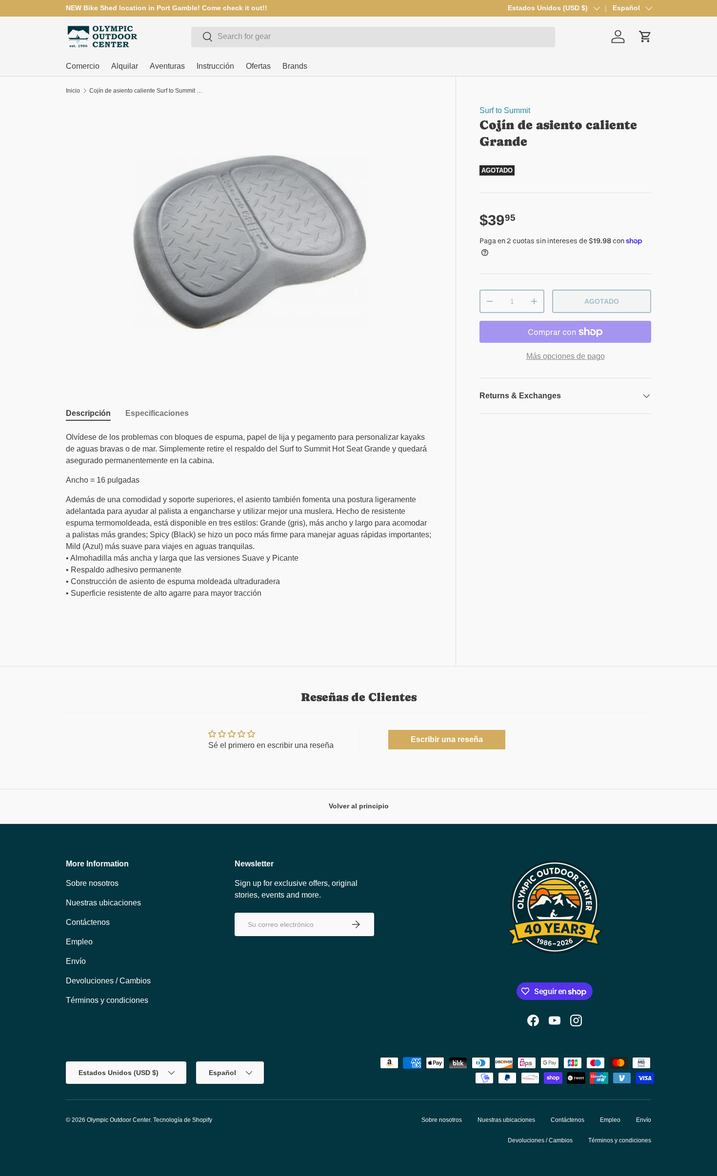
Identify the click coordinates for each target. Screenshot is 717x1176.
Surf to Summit (504, 110)
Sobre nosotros (92, 883)
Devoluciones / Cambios (108, 981)
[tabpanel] (249, 527)
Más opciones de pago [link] (565, 356)
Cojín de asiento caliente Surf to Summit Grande (147, 90)
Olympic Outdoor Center (118, 1120)
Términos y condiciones (107, 1000)
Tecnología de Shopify (182, 1120)
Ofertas (258, 66)
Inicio (73, 90)
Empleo (79, 942)
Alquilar (124, 66)
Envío (76, 961)
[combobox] (373, 36)
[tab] (88, 413)
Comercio (83, 66)
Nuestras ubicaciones (103, 903)
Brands (294, 66)
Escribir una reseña (447, 739)
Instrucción (215, 66)
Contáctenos (88, 922)
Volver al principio (359, 806)
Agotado (601, 301)
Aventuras (167, 66)
